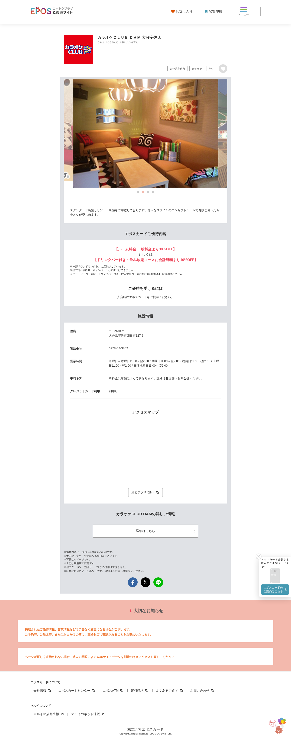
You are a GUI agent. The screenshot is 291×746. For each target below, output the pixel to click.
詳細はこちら (145, 531)
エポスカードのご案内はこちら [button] (273, 589)
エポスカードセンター (74, 690)
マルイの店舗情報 (46, 714)
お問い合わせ (200, 690)
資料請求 (137, 690)
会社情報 (40, 690)
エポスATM (111, 690)
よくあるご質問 (167, 690)
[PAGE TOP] (281, 725)
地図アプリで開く (143, 492)
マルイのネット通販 (86, 714)
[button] (275, 576)
